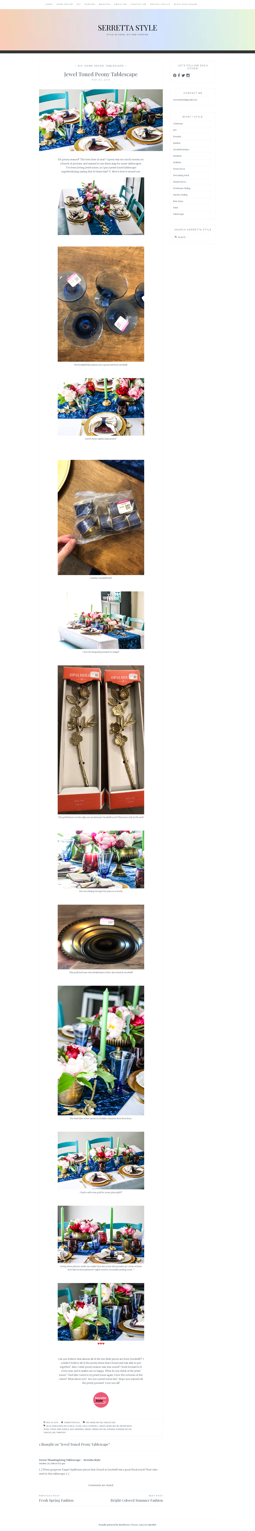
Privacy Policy (160, 4)
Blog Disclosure (185, 4)
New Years (178, 201)
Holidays (177, 162)
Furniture (177, 156)
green (102, 1426)
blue (48, 1426)
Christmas (178, 123)
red (72, 1429)
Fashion (89, 4)
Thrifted (61, 1432)
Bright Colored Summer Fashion (137, 1498)
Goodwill (93, 1426)
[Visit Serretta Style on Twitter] (183, 76)
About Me (120, 4)
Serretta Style (127, 27)
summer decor (123, 1429)
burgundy (57, 1426)
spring (88, 1429)
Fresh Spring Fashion (56, 1498)
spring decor (99, 1429)
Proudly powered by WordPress (114, 1525)
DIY (79, 4)
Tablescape (115, 66)
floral (71, 1426)
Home (49, 4)
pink (59, 1429)
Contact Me (139, 4)
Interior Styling (180, 195)
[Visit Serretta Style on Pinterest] (174, 76)
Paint (175, 207)
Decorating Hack (181, 175)
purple (65, 1429)
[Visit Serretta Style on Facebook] (179, 76)
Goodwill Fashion (181, 149)
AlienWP (152, 1525)
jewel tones (50, 1429)
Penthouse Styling (182, 188)
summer (111, 1429)
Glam (78, 1426)
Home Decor (64, 4)
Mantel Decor (179, 182)
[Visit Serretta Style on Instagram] (188, 76)
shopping (79, 1429)
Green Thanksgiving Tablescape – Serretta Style (69, 1460)
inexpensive (126, 1426)
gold (84, 1426)
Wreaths (105, 4)
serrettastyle (72, 1422)
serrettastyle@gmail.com (185, 100)
